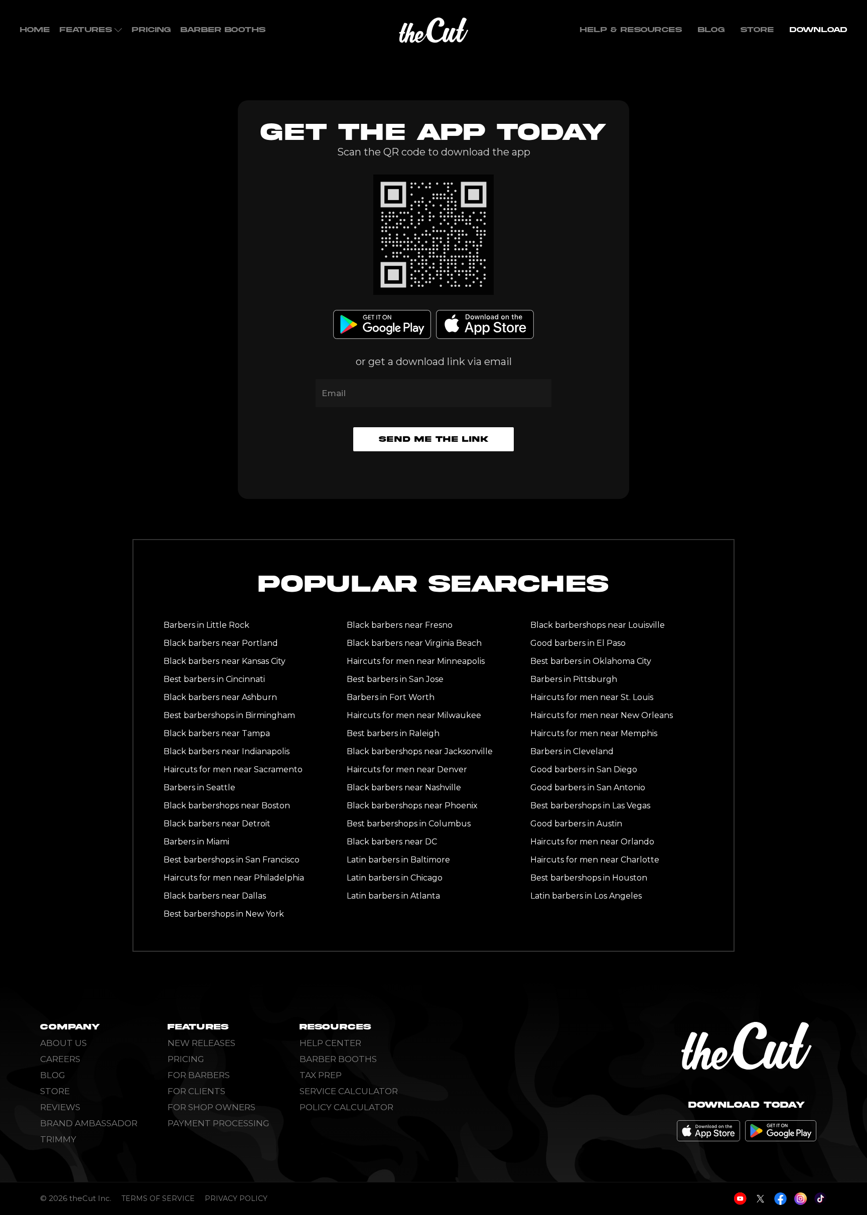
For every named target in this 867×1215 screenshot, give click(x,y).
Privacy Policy (236, 1198)
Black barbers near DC (392, 841)
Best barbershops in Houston (588, 878)
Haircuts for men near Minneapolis (416, 661)
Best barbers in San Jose (395, 679)
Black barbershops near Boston (227, 805)
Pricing (151, 30)
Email (334, 393)
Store (757, 30)
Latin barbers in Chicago (395, 878)
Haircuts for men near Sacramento (233, 769)
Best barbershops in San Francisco (232, 859)
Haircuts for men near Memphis (593, 733)
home (35, 30)
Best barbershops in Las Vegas (590, 805)
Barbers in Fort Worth (391, 697)
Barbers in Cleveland (572, 751)
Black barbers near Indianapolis (227, 751)
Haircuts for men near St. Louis (591, 697)
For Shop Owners (211, 1107)
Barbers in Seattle (199, 787)
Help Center (330, 1043)
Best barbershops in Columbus (409, 823)
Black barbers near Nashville (404, 787)
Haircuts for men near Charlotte (594, 859)
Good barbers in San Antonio (587, 787)
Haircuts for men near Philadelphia (234, 878)
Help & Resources (631, 30)
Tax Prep (321, 1075)
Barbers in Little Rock (206, 625)
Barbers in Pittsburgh (573, 679)
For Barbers (199, 1075)
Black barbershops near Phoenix (412, 805)
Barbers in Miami (196, 841)
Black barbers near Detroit (217, 823)
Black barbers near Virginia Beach (414, 643)
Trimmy (58, 1139)
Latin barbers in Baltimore (398, 859)
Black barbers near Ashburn (220, 697)
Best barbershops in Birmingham (229, 715)
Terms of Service (158, 1198)
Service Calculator (349, 1091)
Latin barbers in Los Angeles (586, 896)
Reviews (60, 1107)
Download (818, 30)
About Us (63, 1043)
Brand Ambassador (88, 1123)
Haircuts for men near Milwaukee (414, 715)
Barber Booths (223, 30)
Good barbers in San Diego (583, 769)
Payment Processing (218, 1123)
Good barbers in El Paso (578, 643)
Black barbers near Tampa (217, 733)
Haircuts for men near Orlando (592, 841)
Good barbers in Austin (576, 823)
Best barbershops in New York (224, 914)
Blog (711, 30)
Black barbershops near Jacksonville (420, 751)
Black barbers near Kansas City (224, 661)
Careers (60, 1059)
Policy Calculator (346, 1107)
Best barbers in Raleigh (393, 733)
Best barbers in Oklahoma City (590, 661)
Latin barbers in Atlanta (393, 896)
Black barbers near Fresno (400, 625)
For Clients (196, 1091)
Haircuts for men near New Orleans (601, 715)
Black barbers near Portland (221, 643)
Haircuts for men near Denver (407, 769)
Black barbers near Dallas (215, 896)
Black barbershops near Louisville (597, 625)
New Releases (201, 1043)
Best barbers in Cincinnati (214, 679)
